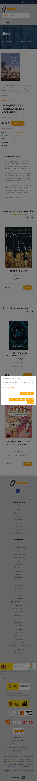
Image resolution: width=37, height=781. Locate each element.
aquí (12, 387)
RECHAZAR (30, 399)
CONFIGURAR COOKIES (17, 399)
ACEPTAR (30, 402)
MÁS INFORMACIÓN (27, 394)
